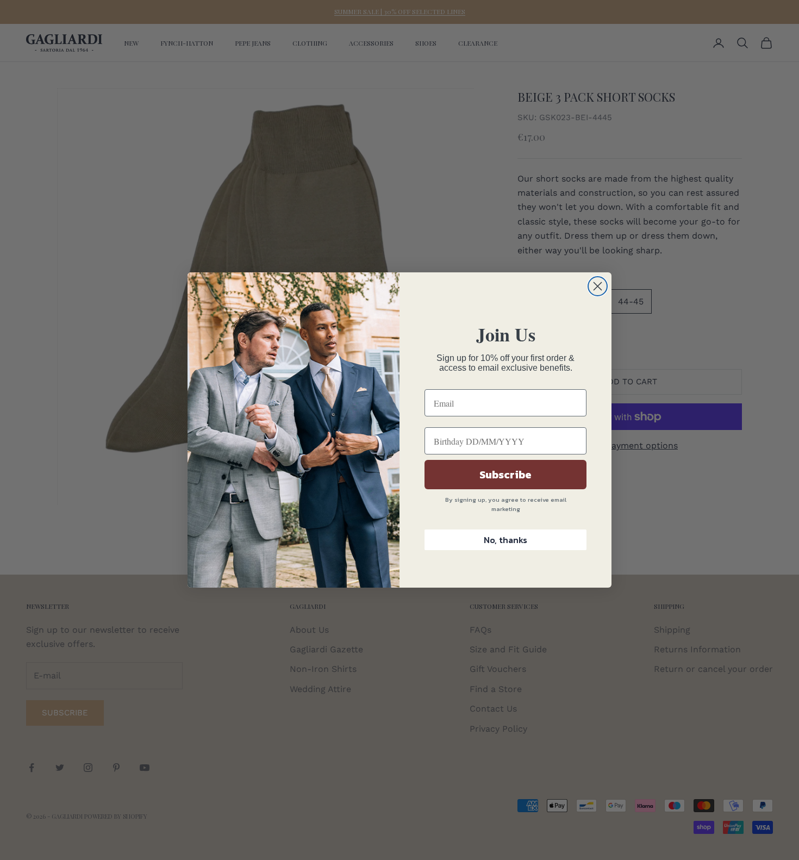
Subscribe (505, 474)
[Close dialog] (597, 286)
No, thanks (505, 539)
